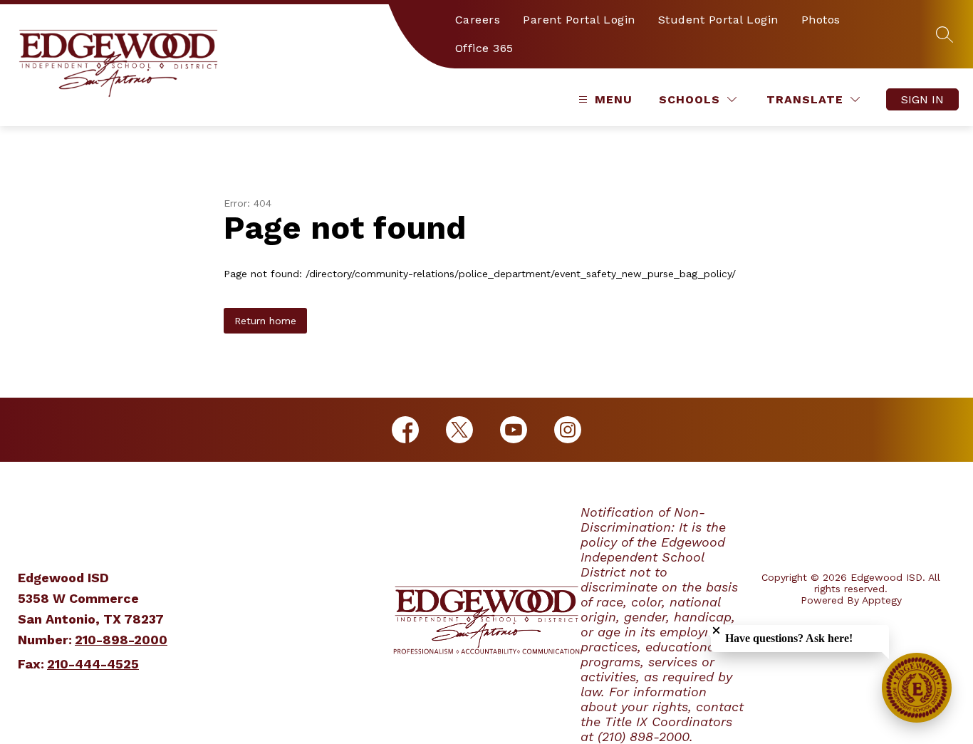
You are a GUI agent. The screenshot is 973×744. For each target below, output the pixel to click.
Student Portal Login (718, 19)
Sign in (922, 99)
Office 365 (484, 48)
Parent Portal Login (579, 19)
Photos (821, 19)
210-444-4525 (93, 663)
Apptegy (882, 600)
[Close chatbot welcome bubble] (716, 630)
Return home (265, 320)
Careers (478, 19)
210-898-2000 (121, 639)
